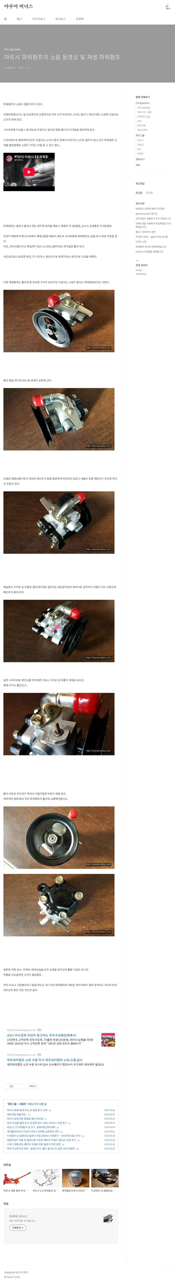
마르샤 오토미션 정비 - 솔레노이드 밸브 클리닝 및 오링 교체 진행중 (41, 1148)
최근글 (139, 192)
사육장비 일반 (143, 116)
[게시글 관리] (20, 1086)
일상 (138, 164)
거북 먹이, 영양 (144, 112)
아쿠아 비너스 (18, 6)
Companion (142, 103)
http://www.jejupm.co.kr (21, 1054)
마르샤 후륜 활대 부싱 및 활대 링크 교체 (27, 1110)
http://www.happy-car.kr (21, 1030)
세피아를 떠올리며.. (17, 1114)
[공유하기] (16, 1086)
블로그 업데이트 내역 (146, 231)
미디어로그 (38, 19)
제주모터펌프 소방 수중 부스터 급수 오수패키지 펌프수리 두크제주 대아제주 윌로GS (55, 1064)
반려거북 (141, 125)
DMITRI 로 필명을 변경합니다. (150, 251)
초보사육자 (142, 129)
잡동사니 (140, 159)
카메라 (140, 153)
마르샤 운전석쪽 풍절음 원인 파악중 (25, 1118)
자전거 (140, 140)
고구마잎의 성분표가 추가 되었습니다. (153, 218)
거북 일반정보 (143, 107)
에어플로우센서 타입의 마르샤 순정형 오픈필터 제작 (33, 1131)
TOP (168, 1273)
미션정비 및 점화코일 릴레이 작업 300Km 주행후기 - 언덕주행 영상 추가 (43, 1135)
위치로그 (60, 19)
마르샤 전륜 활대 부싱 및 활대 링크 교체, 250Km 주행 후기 (37, 1123)
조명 (139, 121)
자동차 (22, 1104)
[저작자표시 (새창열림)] (40, 1086)
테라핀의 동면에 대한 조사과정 (150, 208)
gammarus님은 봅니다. (147, 213)
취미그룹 (12, 1104)
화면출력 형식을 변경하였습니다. (151, 246)
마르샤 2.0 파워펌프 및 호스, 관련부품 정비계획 (31, 1127)
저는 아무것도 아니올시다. (22, 1220)
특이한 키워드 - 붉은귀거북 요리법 (152, 236)
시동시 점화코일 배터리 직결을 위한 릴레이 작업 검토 (34, 1144)
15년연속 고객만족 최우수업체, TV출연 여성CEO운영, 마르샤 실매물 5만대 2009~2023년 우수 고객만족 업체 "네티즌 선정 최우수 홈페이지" (50, 1041)
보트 (139, 149)
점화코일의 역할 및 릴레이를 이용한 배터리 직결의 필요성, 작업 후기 (41, 1140)
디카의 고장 (141, 241)
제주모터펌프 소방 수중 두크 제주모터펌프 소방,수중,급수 (45, 1060)
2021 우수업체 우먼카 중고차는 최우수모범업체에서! (41, 1035)
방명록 (80, 19)
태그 (19, 19)
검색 (160, 6)
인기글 (149, 192)
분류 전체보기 (143, 97)
